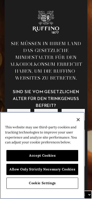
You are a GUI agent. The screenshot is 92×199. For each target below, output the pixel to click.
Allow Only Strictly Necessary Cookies (42, 169)
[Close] (78, 119)
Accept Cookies (42, 155)
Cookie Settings (42, 183)
